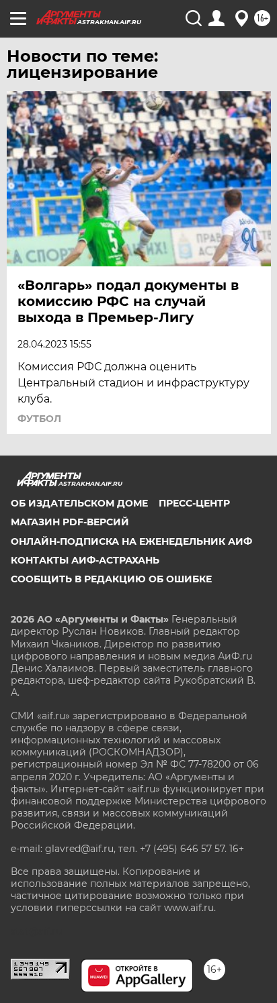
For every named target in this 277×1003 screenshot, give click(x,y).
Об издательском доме (79, 503)
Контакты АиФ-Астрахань (85, 560)
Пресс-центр (194, 503)
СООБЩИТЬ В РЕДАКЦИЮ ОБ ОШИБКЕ (111, 579)
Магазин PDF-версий (70, 522)
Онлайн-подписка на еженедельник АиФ (131, 541)
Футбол (39, 418)
